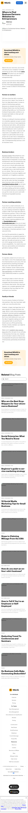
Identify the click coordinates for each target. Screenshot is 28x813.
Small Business (14, 730)
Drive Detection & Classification (14, 714)
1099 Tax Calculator (14, 761)
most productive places (17, 84)
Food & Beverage (14, 736)
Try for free (19, 2)
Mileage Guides (14, 756)
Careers (14, 747)
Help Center (14, 759)
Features (14, 697)
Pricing (14, 703)
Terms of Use (9, 769)
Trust (14, 778)
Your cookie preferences (13, 771)
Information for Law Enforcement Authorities (13, 775)
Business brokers (7, 155)
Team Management (14, 709)
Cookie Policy (18, 769)
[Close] (26, 797)
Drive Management (14, 712)
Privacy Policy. (18, 808)
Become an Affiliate (14, 750)
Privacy (22, 766)
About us (14, 744)
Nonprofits (14, 738)
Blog (14, 753)
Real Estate (14, 727)
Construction (14, 724)
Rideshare (14, 733)
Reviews (14, 700)
